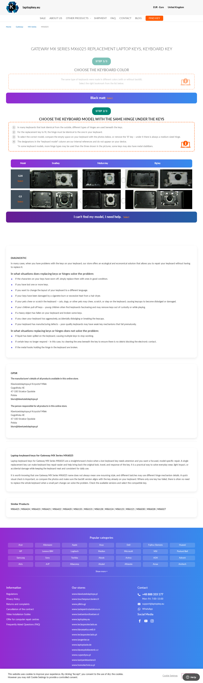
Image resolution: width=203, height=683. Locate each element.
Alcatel (101, 564)
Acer (21, 545)
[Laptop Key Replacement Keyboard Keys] (12, 7)
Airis (21, 564)
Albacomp (74, 564)
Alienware (47, 545)
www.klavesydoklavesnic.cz (85, 650)
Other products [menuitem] (77, 18)
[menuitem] (43, 18)
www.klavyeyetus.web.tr (83, 630)
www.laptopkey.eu (81, 619)
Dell (128, 545)
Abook (102, 558)
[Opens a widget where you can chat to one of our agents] (191, 677)
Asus (101, 545)
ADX (155, 558)
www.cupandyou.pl (81, 655)
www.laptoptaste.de (81, 645)
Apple (74, 545)
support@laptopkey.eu (153, 604)
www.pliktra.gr (79, 604)
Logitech (75, 551)
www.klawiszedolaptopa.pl (85, 594)
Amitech (182, 564)
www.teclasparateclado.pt (84, 635)
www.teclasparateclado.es (84, 625)
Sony (47, 558)
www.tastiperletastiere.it (84, 660)
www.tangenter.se (80, 640)
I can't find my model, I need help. (101, 217)
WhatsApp (147, 609)
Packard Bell (182, 551)
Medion (101, 551)
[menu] (101, 18)
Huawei (182, 545)
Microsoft (128, 551)
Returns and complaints (17, 604)
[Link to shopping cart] (188, 7)
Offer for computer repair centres (22, 619)
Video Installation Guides (18, 614)
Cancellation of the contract (20, 609)
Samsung (21, 558)
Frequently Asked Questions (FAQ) (23, 625)
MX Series (32, 27)
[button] (159, 7)
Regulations (12, 594)
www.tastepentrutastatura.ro (86, 609)
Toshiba (74, 558)
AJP (47, 564)
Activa (128, 558)
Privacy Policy (13, 599)
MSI (155, 551)
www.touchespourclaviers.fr (85, 599)
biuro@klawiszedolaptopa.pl (24, 399)
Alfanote (128, 564)
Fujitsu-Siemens (155, 545)
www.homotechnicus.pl (83, 665)
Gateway (20, 27)
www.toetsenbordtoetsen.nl (85, 614)
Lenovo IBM (47, 551)
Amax (155, 564)
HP (20, 551)
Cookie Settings (170, 676)
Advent (182, 558)
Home (9, 27)
